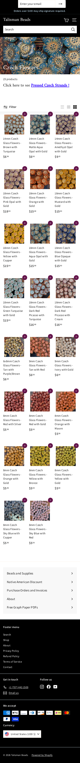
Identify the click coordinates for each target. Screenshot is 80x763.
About (6, 645)
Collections (19, 59)
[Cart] (66, 20)
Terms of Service (12, 661)
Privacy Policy (11, 650)
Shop (6, 640)
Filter (13, 107)
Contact (7, 667)
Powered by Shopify (42, 755)
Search (7, 634)
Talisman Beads (17, 20)
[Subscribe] (60, 4)
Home (6, 59)
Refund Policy (11, 656)
